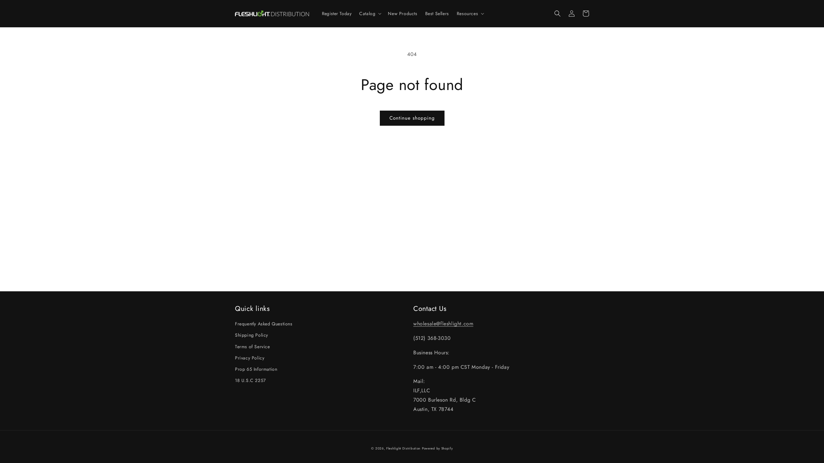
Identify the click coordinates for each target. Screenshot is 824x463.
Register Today (337, 13)
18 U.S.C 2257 (250, 380)
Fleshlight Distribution (403, 448)
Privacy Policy (249, 358)
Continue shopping (412, 118)
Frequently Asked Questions (264, 324)
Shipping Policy (251, 335)
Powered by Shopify (437, 448)
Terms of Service (252, 346)
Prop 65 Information (256, 369)
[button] (369, 13)
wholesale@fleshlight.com (443, 323)
